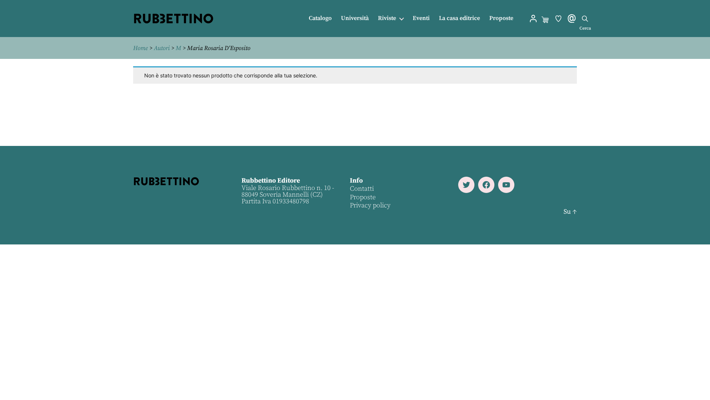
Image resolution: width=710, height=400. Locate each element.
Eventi (421, 18)
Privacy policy (370, 205)
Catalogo (320, 18)
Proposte (501, 18)
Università (355, 18)
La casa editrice (459, 18)
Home (140, 48)
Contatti (362, 188)
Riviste (387, 18)
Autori (162, 48)
